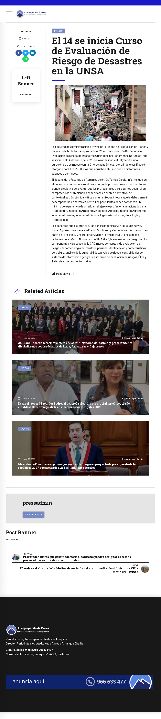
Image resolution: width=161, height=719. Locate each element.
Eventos (58, 31)
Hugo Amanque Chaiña (132, 338)
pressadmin (26, 31)
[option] (100, 113)
